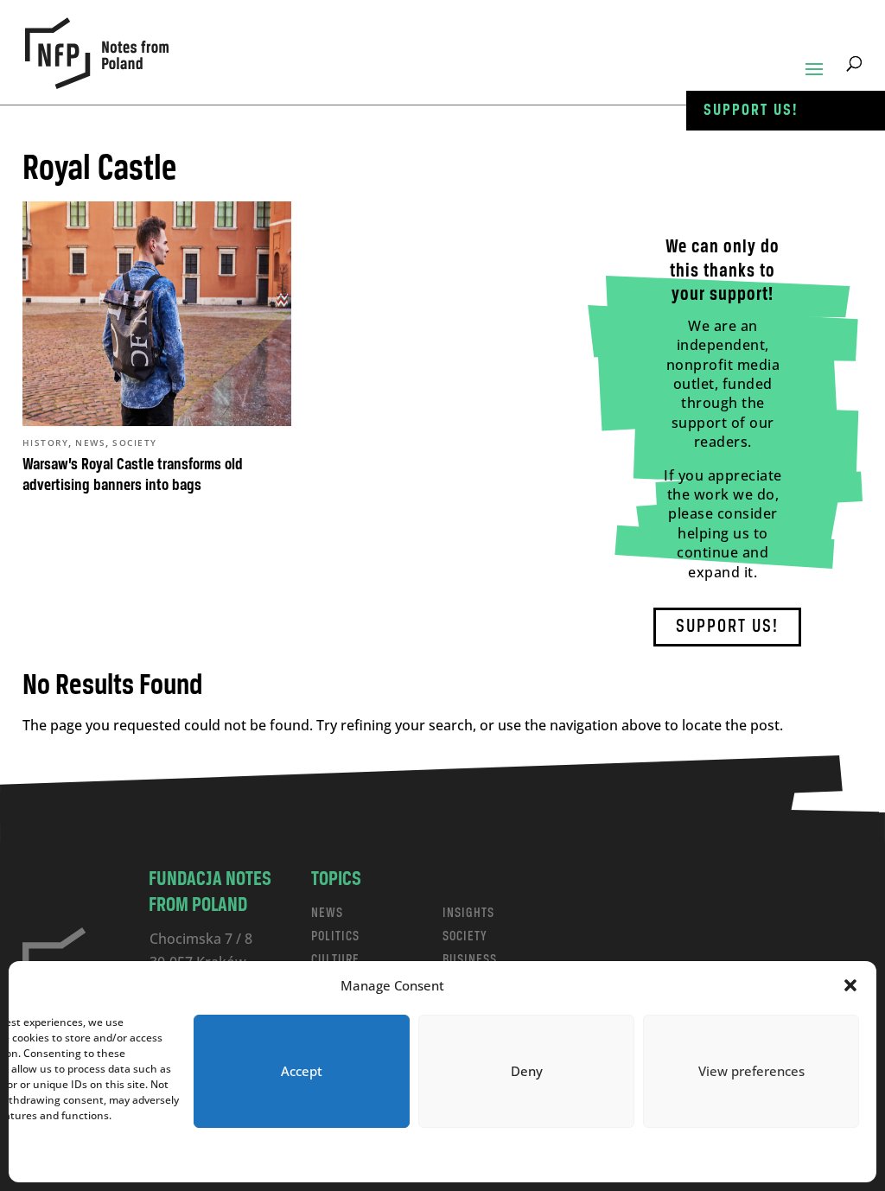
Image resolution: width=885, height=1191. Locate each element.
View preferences (751, 1071)
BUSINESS (469, 959)
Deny (527, 1071)
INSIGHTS (468, 913)
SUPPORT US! (727, 627)
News (90, 442)
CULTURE (335, 959)
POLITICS (335, 936)
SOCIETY (464, 936)
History (45, 442)
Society (134, 442)
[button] (850, 985)
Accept (301, 1071)
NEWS (327, 913)
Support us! (751, 110)
